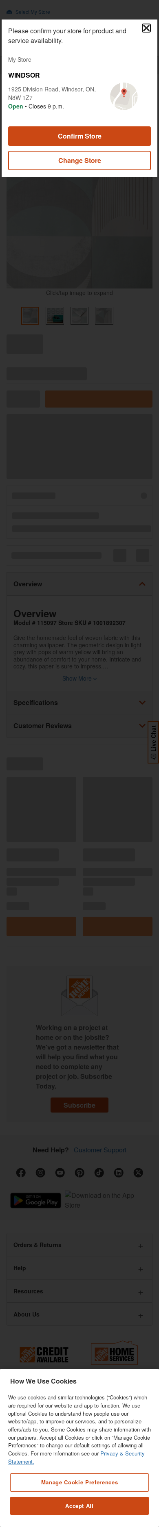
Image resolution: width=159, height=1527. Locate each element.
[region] (79, 1448)
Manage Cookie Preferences (79, 1482)
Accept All (79, 1506)
